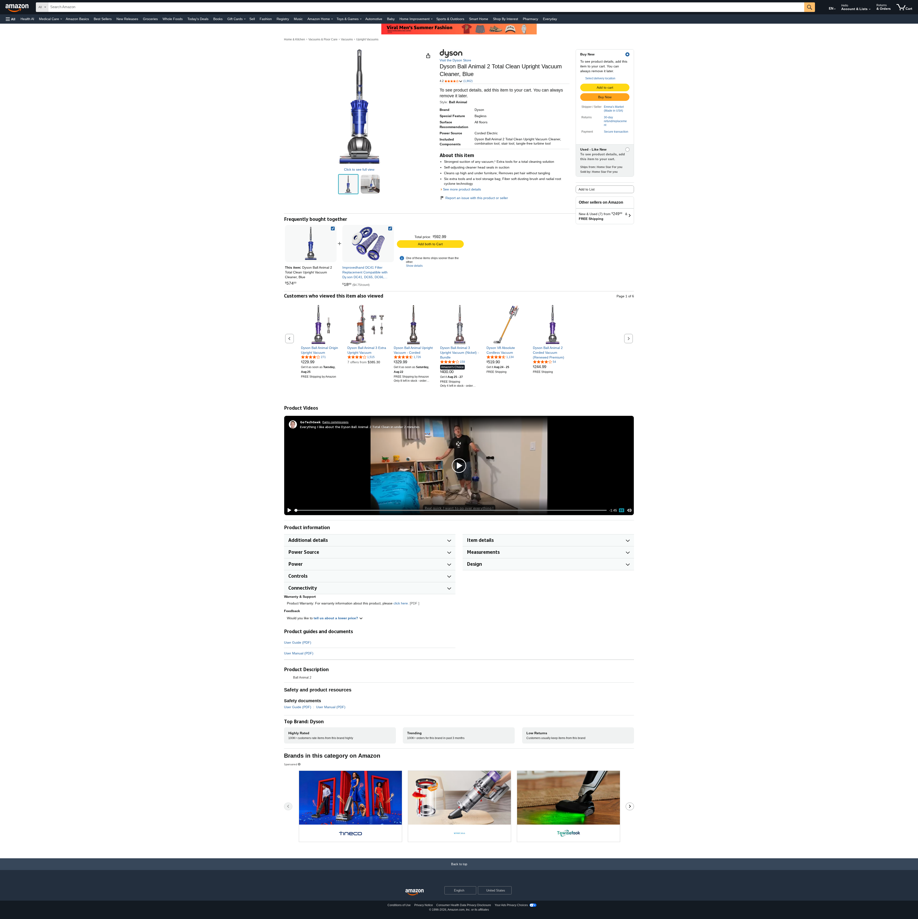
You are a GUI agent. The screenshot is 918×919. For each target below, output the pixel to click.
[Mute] (629, 510)
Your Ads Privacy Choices (511, 905)
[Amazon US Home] (414, 892)
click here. (401, 603)
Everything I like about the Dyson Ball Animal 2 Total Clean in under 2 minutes (360, 427)
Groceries (150, 19)
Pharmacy (530, 19)
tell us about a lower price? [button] (336, 618)
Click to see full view (359, 169)
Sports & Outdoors (450, 19)
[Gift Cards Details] (245, 19)
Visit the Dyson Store (455, 60)
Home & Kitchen (294, 39)
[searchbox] (426, 7)
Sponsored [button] (290, 764)
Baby (391, 19)
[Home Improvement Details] (432, 19)
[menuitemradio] (621, 510)
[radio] (348, 184)
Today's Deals (197, 19)
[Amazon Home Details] (332, 19)
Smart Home (478, 19)
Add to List (587, 189)
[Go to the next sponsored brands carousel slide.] (630, 806)
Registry (283, 19)
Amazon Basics (77, 19)
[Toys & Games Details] (361, 19)
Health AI (27, 19)
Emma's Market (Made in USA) (614, 108)
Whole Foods (173, 19)
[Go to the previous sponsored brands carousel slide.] (288, 806)
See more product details (462, 189)
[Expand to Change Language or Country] (835, 9)
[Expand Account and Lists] (870, 9)
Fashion (266, 19)
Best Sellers (103, 19)
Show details (414, 265)
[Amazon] (17, 7)
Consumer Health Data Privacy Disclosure (463, 905)
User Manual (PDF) (298, 653)
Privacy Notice (423, 905)
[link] (368, 243)
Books (218, 19)
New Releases (127, 19)
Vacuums (347, 39)
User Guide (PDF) (297, 642)
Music (298, 19)
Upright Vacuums (367, 39)
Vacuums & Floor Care (323, 39)
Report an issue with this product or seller (476, 198)
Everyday (550, 19)
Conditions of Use (399, 905)
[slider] (450, 510)
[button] (10, 19)
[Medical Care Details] (61, 19)
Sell (252, 19)
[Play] (288, 510)
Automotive (373, 19)
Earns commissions (335, 422)
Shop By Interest (505, 19)
